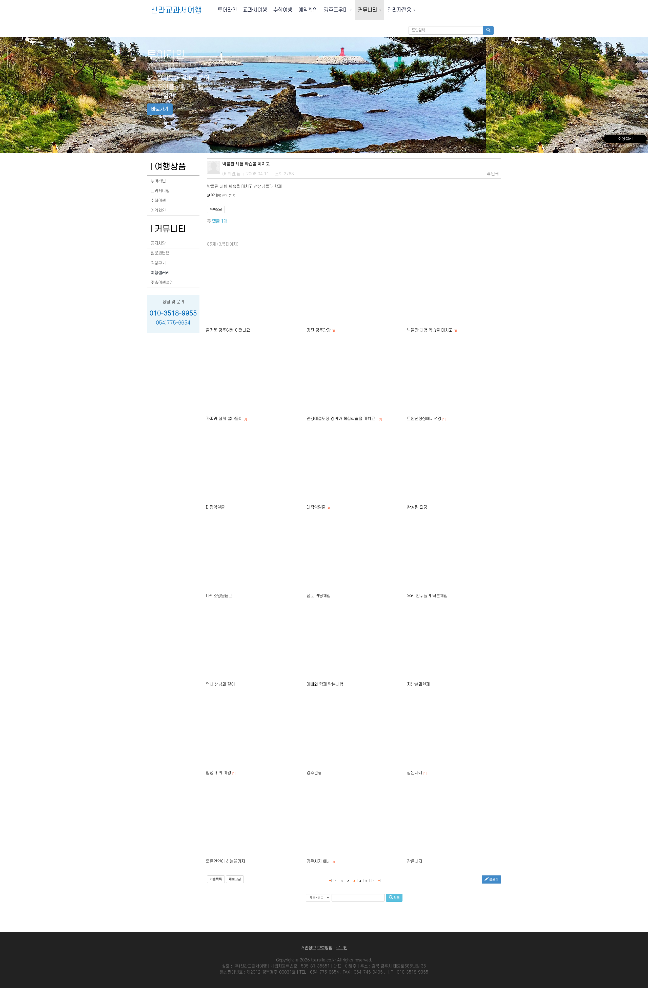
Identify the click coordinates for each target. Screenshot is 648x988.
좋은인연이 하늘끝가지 (225, 861)
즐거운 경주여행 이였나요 (228, 330)
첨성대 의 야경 (218, 773)
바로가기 (159, 109)
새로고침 (235, 879)
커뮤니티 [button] (368, 10)
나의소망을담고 (219, 596)
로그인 (342, 948)
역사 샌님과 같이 (220, 684)
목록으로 (216, 209)
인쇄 (495, 174)
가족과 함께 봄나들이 (224, 419)
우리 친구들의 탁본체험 (427, 596)
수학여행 (282, 10)
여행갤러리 (160, 273)
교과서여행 (255, 10)
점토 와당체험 (319, 596)
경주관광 (314, 773)
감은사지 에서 (319, 861)
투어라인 (227, 10)
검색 (396, 898)
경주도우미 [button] (336, 10)
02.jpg (216, 195)
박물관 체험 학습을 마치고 (430, 330)
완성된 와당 (417, 507)
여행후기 (158, 263)
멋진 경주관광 (319, 330)
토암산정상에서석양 (424, 419)
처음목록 (216, 879)
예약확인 (308, 10)
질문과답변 (160, 253)
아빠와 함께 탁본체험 (325, 684)
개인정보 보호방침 (316, 948)
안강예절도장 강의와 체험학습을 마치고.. (342, 419)
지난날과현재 (418, 684)
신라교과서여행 (176, 10)
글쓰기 (493, 880)
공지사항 (158, 243)
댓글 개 (219, 221)
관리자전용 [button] (400, 10)
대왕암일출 (215, 507)
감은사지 (414, 773)
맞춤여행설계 (162, 283)
